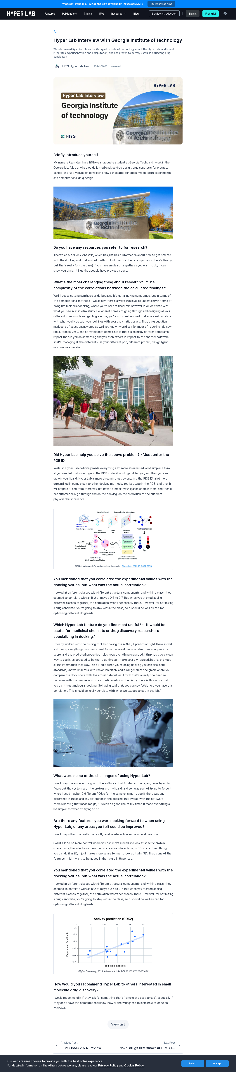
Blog (136, 13)
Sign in (193, 13)
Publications (69, 13)
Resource (116, 13)
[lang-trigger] (225, 13)
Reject (193, 1063)
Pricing (88, 13)
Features (50, 13)
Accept (217, 1063)
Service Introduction (164, 13)
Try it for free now (161, 3)
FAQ (101, 13)
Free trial (210, 13)
